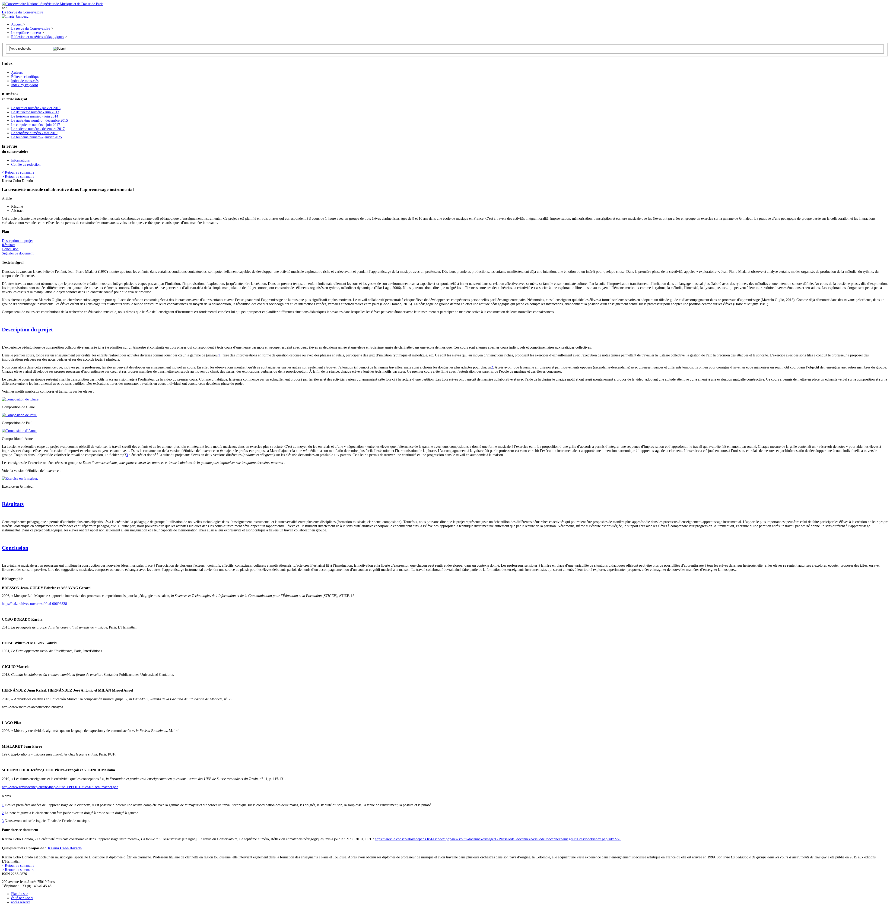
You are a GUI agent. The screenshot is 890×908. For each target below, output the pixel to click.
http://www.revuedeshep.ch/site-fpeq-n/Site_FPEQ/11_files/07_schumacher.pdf (60, 787)
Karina (65, 848)
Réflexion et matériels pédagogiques (37, 37)
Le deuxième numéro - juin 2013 (35, 112)
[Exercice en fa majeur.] (20, 478)
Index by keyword (24, 85)
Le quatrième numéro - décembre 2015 (39, 120)
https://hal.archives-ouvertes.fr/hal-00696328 (34, 604)
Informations (20, 160)
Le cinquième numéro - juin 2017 (35, 125)
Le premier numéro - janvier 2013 (35, 108)
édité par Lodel (22, 898)
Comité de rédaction (26, 164)
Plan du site (19, 894)
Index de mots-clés (24, 81)
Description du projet (17, 241)
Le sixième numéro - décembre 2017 (38, 129)
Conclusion (10, 249)
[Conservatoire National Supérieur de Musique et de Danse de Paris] (52, 4)
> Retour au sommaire (18, 176)
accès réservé (20, 902)
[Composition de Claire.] (20, 399)
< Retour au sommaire (18, 172)
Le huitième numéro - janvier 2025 (36, 137)
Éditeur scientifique (25, 77)
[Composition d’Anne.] (19, 431)
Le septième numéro (26, 33)
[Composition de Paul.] (19, 415)
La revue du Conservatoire (30, 28)
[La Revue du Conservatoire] (15, 16)
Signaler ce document (17, 253)
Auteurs (17, 72)
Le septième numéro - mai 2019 (34, 133)
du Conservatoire (22, 12)
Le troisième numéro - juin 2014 (34, 116)
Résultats (8, 245)
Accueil (16, 24)
